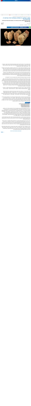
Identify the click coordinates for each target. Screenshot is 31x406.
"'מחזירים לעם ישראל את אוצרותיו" (24, 105)
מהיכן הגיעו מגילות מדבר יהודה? (25, 106)
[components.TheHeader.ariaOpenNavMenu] (26, 0)
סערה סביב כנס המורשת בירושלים (24, 104)
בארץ (27, 16)
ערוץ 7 (29, 16)
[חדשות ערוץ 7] (15, 0)
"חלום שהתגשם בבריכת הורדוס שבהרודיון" (23, 103)
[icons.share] (1, 0)
